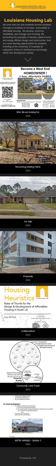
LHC (34, 457)
